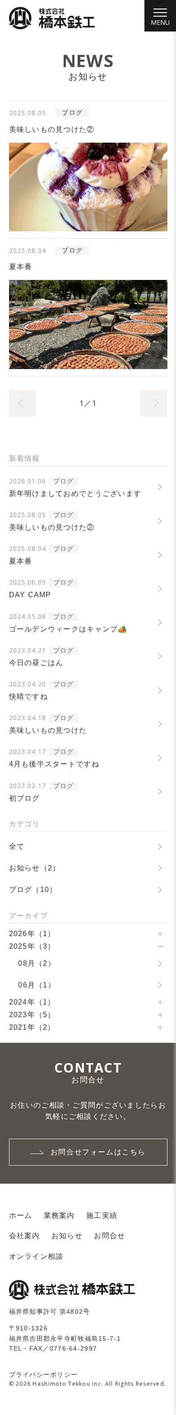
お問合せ (109, 1235)
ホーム (20, 1215)
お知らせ (67, 1235)
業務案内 (59, 1215)
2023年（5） (32, 1014)
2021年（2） (32, 1027)
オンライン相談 (36, 1256)
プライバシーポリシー (43, 1374)
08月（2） (37, 963)
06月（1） (37, 985)
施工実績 (101, 1215)
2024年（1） (32, 1002)
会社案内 (24, 1235)
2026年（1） (32, 933)
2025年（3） (32, 946)
